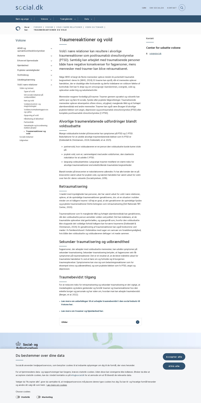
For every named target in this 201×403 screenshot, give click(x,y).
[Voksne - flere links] (51, 19)
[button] (50, 48)
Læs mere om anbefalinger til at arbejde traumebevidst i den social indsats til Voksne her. (100, 303)
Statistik (25, 397)
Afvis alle (174, 366)
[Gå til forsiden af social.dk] (29, 8)
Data (87, 19)
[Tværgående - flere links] (75, 19)
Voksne (44, 19)
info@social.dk (77, 375)
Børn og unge (22, 19)
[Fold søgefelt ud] (182, 7)
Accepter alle (174, 356)
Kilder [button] (65, 322)
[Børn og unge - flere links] (31, 19)
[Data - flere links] (91, 19)
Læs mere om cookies (57, 385)
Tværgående (66, 19)
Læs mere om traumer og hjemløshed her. (82, 311)
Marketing (47, 397)
